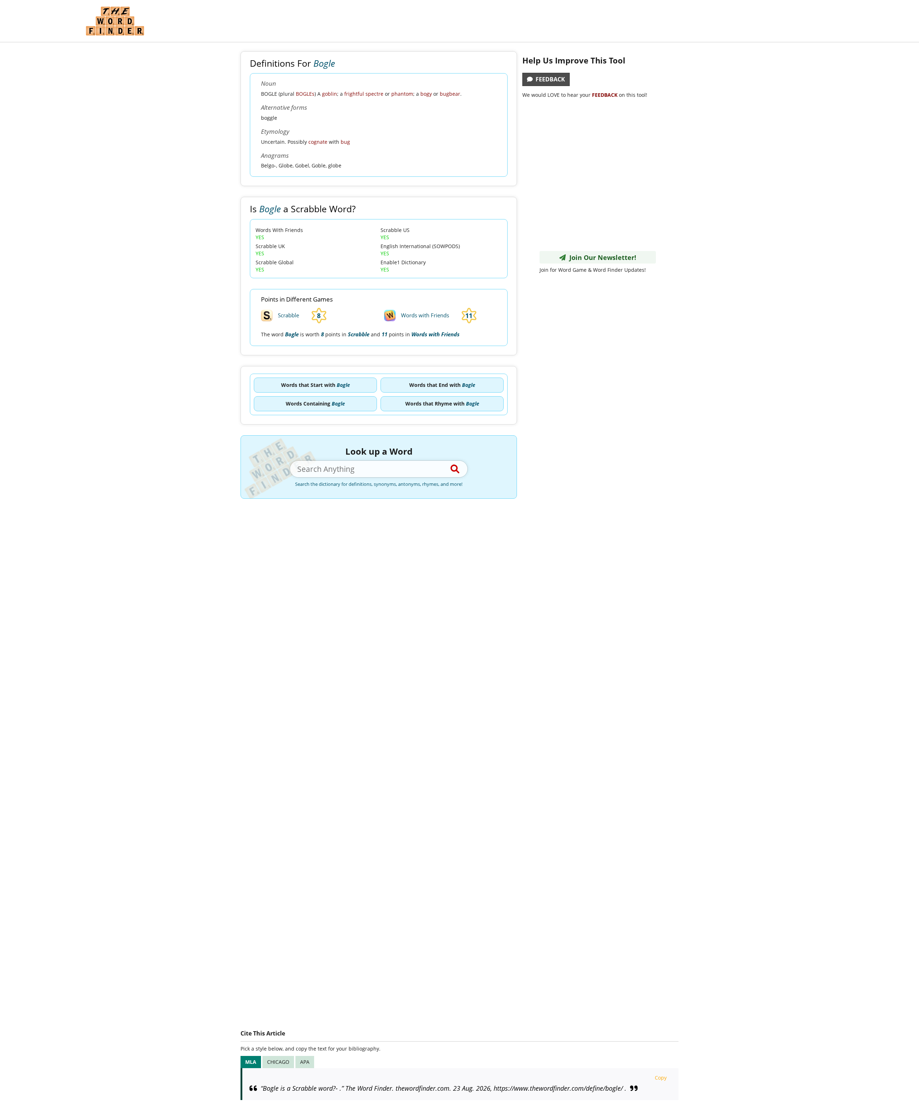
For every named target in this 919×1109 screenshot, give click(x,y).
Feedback (549, 79)
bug (345, 141)
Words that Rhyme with (442, 403)
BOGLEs (305, 93)
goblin (329, 93)
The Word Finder (114, 21)
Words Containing (315, 403)
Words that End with (442, 384)
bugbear (450, 93)
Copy (661, 1077)
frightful (354, 93)
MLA (250, 1061)
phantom (402, 93)
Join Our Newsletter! (601, 257)
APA (304, 1061)
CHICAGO (278, 1061)
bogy (426, 93)
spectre (374, 93)
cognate (317, 141)
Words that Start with (315, 384)
